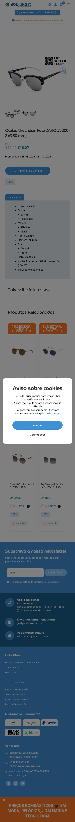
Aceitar (37, 425)
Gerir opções (37, 434)
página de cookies (50, 413)
